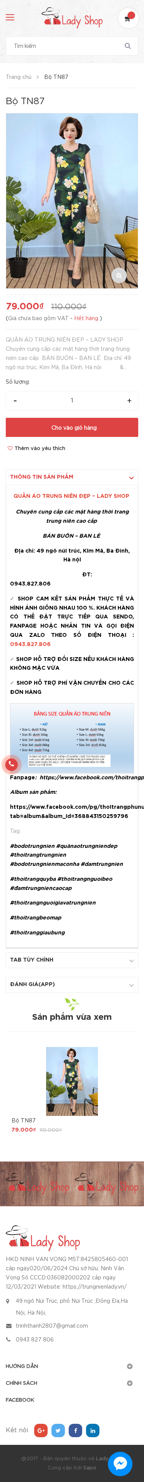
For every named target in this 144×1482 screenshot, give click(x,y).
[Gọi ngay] (11, 764)
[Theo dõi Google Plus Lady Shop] (41, 1430)
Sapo (89, 1468)
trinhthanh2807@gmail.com (52, 1326)
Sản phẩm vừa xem (72, 1017)
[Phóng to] (119, 275)
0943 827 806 (35, 1340)
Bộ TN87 (24, 1121)
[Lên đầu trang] (126, 1434)
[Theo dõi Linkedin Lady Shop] (92, 1430)
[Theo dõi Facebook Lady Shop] (75, 1430)
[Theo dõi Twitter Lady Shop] (58, 1430)
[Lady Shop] (43, 1238)
